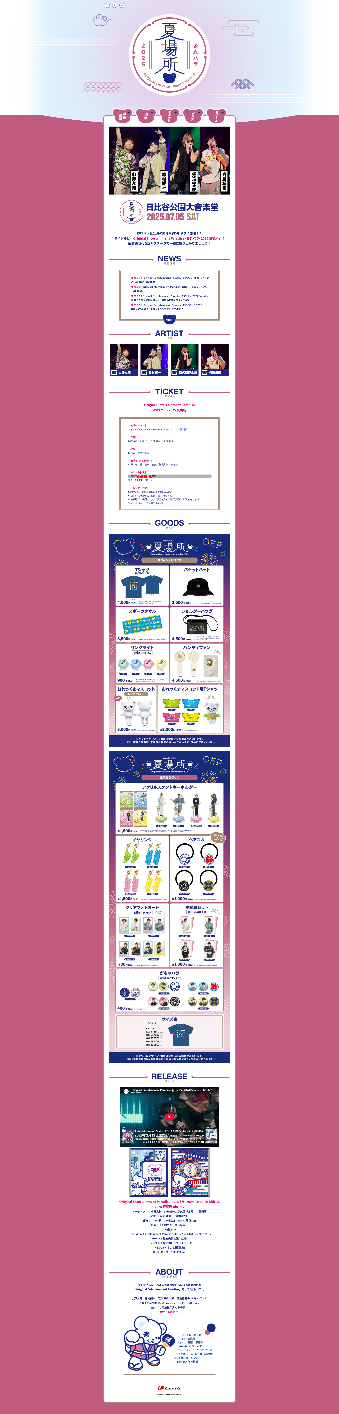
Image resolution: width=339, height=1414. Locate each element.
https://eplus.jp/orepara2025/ (156, 492)
